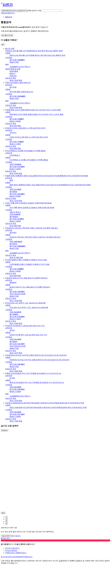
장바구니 (11, 13)
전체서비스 (28, 557)
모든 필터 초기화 (7, 35)
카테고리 (4, 13)
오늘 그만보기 (6, 536)
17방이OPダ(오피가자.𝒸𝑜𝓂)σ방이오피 (13, 10)
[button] (51, 11)
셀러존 (21, 557)
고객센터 (15, 557)
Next (3, 513)
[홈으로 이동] (7, 4)
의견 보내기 (16, 536)
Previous (4, 430)
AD (3, 44)
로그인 (3, 557)
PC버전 (9, 557)
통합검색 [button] (8, 17)
